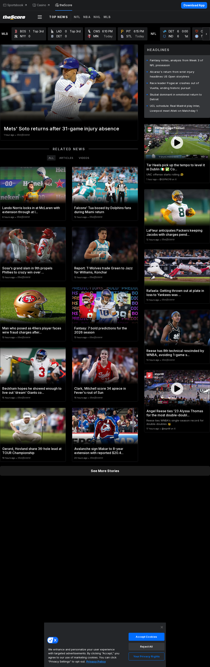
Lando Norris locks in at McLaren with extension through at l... (31, 210)
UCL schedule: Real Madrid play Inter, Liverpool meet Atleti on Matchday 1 (175, 108)
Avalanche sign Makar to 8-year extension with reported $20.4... (98, 451)
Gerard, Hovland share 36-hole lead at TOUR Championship (32, 451)
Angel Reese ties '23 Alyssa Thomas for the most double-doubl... (174, 413)
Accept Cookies (146, 636)
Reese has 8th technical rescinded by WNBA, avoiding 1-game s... (175, 353)
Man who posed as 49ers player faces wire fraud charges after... (31, 330)
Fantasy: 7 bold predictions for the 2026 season (100, 330)
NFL (77, 17)
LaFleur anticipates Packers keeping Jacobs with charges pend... (174, 232)
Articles (66, 157)
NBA (87, 17)
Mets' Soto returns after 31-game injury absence (61, 129)
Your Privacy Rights (146, 656)
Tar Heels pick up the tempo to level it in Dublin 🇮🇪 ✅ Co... (175, 167)
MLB (107, 17)
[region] (105, 644)
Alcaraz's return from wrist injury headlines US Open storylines (172, 74)
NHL (97, 17)
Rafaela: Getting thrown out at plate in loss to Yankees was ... (175, 293)
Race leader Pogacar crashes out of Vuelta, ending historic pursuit (174, 85)
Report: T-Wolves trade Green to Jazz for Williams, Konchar (103, 270)
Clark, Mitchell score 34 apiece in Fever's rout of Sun (100, 390)
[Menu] (39, 17)
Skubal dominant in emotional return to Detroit (176, 97)
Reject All (146, 646)
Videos (84, 157)
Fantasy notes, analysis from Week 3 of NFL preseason (176, 63)
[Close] (162, 627)
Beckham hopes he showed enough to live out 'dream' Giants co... (32, 390)
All (51, 157)
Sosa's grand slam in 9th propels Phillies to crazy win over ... (27, 270)
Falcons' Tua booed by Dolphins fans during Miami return (102, 210)
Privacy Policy (96, 661)
